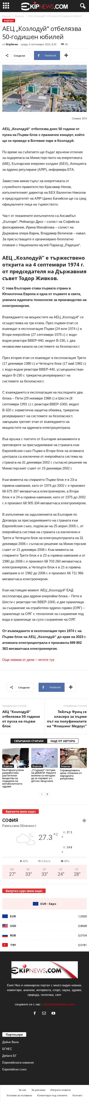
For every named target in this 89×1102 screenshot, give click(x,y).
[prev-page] (41, 794)
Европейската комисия (18, 1062)
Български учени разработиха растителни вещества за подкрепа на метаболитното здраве (13, 778)
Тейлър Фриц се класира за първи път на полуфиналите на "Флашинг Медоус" (67, 718)
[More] (66, 55)
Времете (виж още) (20, 811)
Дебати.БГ (9, 1055)
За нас (22, 1090)
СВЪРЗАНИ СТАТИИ (29, 741)
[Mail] (45, 1013)
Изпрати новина (60, 1090)
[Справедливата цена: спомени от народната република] (73, 758)
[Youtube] (54, 1013)
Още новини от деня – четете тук (28, 660)
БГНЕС (7, 1049)
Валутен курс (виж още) (24, 891)
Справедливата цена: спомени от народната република (71, 774)
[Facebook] (35, 1013)
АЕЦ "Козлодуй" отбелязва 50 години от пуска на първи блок (21, 718)
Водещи (19, 16)
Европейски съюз (14, 1069)
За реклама (38, 1090)
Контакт (77, 1095)
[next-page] (47, 794)
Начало (6, 16)
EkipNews (12, 44)
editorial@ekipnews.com (58, 1004)
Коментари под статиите (52, 1095)
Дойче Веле (10, 1042)
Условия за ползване (19, 1095)
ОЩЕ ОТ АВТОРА (62, 741)
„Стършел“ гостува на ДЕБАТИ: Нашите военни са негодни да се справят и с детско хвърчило (43, 775)
